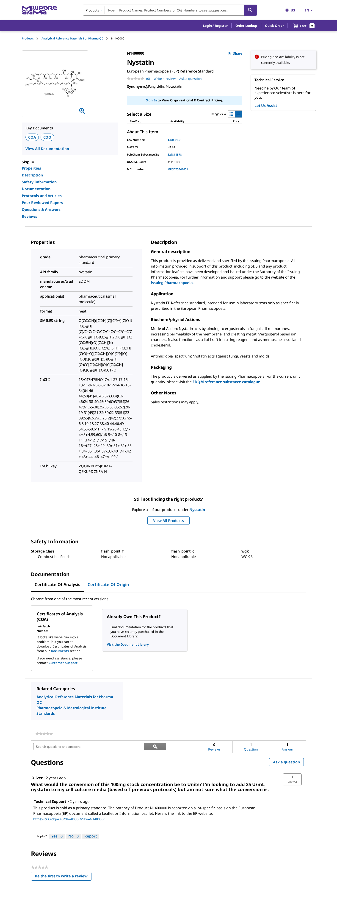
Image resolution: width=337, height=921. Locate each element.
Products (28, 38)
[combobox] (170, 10)
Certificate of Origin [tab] (108, 584)
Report (90, 836)
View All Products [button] (168, 520)
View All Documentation (47, 148)
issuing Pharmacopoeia (172, 282)
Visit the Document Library (128, 644)
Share (237, 53)
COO (47, 137)
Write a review (165, 78)
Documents (60, 651)
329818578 (175, 154)
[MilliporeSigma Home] (39, 10)
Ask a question (190, 78)
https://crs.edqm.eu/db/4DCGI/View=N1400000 (69, 819)
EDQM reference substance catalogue (226, 381)
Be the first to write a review (63, 877)
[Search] (250, 10)
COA (32, 137)
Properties (31, 168)
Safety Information (39, 181)
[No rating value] (136, 78)
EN (307, 10)
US (293, 10)
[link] (44, 733)
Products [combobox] (92, 10)
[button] (215, 25)
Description (32, 175)
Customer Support (63, 663)
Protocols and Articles (42, 195)
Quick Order (274, 25)
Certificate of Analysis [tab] (57, 584)
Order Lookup (246, 25)
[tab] (31, 38)
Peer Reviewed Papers (42, 202)
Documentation (36, 188)
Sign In (151, 100)
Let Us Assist (265, 105)
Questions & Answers (41, 209)
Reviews (29, 216)
